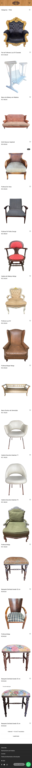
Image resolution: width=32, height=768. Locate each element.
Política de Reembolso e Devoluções (10, 756)
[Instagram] (4, 764)
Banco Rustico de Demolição (9, 410)
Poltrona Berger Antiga (7, 365)
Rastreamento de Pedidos (8, 750)
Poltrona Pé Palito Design (8, 231)
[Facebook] (1, 764)
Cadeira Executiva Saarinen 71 (9, 455)
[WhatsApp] (7, 764)
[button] (28, 764)
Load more (16, 736)
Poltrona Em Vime (6, 187)
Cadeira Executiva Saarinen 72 (9, 500)
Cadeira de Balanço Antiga (8, 276)
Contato (3, 753)
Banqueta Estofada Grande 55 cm (10, 589)
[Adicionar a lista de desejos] (30, 52)
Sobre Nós (4, 747)
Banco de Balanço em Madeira (10, 97)
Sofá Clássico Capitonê (8, 142)
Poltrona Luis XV (6, 321)
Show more (4, 55)
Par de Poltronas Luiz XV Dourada (11, 52)
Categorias (4, 10)
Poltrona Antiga (5, 544)
